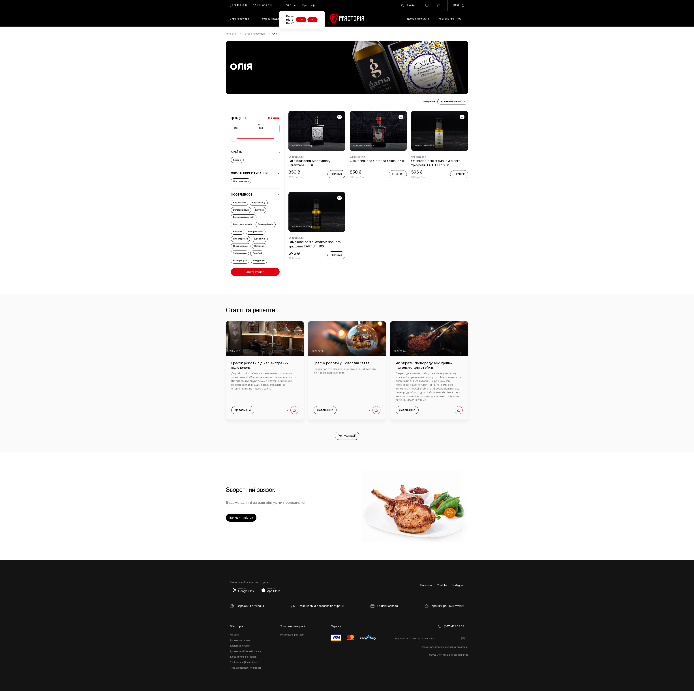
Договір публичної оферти (243, 657)
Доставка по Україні (240, 646)
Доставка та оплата (240, 640)
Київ (288, 5)
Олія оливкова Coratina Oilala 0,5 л (377, 161)
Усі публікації (347, 436)
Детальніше (243, 410)
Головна (231, 33)
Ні (312, 19)
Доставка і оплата (418, 18)
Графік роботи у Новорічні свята (342, 363)
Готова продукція (272, 18)
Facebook (426, 585)
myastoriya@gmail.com (292, 635)
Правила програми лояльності (246, 668)
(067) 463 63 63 (239, 5)
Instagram (458, 585)
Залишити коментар (302, 145)
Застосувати (255, 271)
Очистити (274, 118)
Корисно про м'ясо (449, 18)
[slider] (234, 138)
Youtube (442, 585)
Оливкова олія (296, 157)
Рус (304, 5)
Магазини (235, 635)
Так (301, 19)
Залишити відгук (241, 517)
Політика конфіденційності (244, 662)
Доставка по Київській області (246, 652)
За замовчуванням (450, 101)
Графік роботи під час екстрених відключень (259, 365)
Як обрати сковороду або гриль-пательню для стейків (424, 365)
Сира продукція (239, 18)
